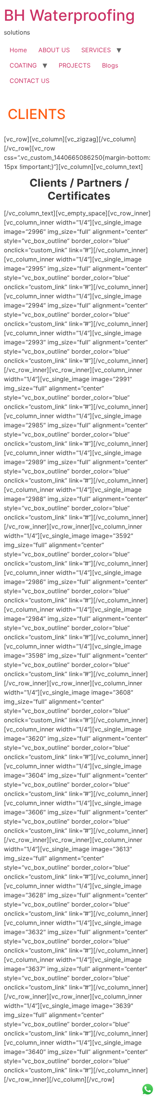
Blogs (110, 65)
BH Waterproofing (69, 15)
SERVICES (96, 50)
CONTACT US (29, 80)
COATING (23, 65)
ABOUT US (54, 50)
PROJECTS (75, 65)
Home (18, 50)
